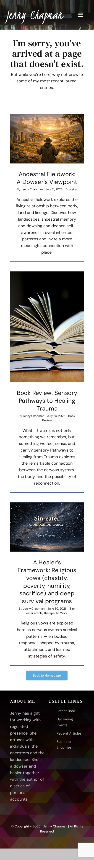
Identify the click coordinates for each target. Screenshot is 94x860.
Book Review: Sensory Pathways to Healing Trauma (47, 400)
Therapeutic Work (56, 613)
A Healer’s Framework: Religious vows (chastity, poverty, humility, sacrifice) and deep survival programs (47, 581)
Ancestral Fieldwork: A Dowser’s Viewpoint (47, 178)
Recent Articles (69, 733)
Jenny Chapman (32, 189)
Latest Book (66, 711)
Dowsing (71, 189)
